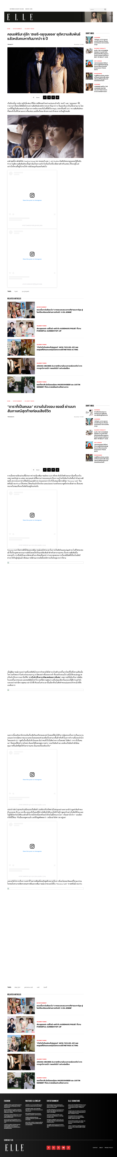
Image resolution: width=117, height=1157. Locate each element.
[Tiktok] (68, 1148)
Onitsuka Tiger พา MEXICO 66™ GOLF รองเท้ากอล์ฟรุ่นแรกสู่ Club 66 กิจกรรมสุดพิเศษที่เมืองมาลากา (13, 1116)
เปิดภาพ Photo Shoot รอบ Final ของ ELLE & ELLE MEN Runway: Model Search (76, 1122)
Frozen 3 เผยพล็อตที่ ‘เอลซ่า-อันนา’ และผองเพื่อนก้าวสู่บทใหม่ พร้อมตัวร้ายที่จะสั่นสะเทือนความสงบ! (55, 1121)
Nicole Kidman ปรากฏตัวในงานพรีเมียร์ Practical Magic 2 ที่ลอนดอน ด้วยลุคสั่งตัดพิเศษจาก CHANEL (13, 1111)
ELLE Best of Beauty (100, 48)
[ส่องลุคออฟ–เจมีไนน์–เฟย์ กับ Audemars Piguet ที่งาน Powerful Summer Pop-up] (21, 328)
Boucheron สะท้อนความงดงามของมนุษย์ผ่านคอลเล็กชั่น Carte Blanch (33, 1114)
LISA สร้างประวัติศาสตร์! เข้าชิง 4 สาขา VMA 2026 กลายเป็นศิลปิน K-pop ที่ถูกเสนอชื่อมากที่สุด (55, 1116)
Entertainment (17, 29)
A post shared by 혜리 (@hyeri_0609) (32, 225)
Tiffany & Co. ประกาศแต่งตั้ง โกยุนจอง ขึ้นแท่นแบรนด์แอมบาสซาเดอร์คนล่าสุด (101, 42)
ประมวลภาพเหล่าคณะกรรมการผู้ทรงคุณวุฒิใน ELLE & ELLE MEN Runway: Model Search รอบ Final (76, 1117)
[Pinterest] (53, 97)
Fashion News (98, 73)
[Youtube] (63, 1148)
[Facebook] (45, 97)
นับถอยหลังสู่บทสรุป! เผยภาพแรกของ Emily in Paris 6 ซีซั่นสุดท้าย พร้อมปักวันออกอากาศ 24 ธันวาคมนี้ (55, 1106)
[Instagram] (54, 1148)
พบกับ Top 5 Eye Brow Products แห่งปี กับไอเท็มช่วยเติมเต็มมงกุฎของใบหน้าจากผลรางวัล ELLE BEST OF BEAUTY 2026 (101, 53)
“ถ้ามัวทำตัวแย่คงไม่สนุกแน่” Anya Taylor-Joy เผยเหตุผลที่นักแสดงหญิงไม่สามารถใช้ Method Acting (57, 348)
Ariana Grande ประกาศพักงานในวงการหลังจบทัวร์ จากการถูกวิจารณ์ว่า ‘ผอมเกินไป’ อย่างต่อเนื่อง (59, 367)
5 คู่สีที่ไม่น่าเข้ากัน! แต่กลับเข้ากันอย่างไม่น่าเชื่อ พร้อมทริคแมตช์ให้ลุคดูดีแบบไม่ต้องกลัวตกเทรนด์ (101, 78)
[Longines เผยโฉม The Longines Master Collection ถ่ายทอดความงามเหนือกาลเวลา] (89, 87)
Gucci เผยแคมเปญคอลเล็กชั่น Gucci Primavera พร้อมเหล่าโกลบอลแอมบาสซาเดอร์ (12, 1121)
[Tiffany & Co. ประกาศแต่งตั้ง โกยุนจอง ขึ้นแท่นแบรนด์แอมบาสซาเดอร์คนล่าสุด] (89, 40)
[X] (49, 97)
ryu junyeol (25, 291)
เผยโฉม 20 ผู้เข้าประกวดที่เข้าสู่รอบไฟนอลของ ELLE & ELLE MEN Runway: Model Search (76, 1127)
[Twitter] (58, 1148)
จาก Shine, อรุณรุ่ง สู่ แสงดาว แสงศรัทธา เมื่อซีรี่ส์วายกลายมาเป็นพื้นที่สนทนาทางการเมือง (55, 1126)
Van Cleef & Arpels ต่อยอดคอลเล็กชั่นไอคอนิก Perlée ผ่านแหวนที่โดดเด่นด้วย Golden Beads (34, 1123)
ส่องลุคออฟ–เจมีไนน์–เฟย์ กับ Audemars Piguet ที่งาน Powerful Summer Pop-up (59, 329)
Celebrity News (29, 29)
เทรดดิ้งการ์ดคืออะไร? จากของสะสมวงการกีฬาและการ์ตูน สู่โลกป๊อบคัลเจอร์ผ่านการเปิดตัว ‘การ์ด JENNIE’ (60, 311)
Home (8, 29)
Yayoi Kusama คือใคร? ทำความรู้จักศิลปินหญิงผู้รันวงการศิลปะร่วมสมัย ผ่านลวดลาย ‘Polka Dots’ (101, 66)
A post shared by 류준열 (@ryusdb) (32, 284)
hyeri (16, 291)
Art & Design (98, 61)
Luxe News (97, 37)
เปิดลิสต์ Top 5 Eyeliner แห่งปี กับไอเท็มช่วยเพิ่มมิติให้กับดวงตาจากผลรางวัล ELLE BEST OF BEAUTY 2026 (77, 1112)
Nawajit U (10, 44)
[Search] (105, 9)
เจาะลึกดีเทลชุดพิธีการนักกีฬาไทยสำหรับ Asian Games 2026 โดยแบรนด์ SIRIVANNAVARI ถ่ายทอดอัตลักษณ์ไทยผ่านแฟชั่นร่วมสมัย (12, 1126)
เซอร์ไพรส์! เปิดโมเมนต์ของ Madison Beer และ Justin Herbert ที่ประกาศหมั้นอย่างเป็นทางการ (58, 385)
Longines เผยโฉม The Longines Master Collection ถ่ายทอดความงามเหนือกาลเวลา (101, 88)
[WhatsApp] (57, 97)
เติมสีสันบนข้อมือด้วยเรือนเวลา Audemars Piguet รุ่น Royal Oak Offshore (33, 1118)
